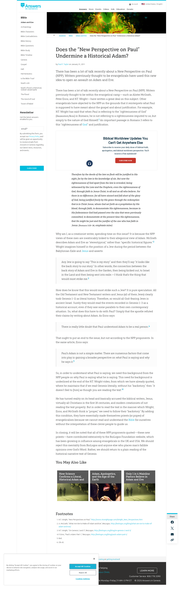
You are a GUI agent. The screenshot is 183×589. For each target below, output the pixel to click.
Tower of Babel (27, 104)
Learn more (147, 570)
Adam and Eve (81, 36)
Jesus (85, 250)
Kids (113, 9)
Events (98, 9)
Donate (130, 9)
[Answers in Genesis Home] (31, 6)
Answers (83, 9)
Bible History (26, 41)
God (84, 124)
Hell (22, 69)
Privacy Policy (34, 136)
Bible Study (25, 50)
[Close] (94, 559)
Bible (71, 36)
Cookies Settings (83, 579)
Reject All (83, 573)
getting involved (113, 559)
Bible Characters (27, 32)
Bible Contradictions (29, 36)
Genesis (24, 60)
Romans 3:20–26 (86, 225)
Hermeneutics (26, 74)
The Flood (25, 94)
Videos (106, 9)
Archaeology (26, 27)
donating (100, 559)
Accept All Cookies (83, 566)
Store (91, 9)
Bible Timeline (26, 55)
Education (120, 9)
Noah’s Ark (25, 83)
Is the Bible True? (27, 78)
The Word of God (28, 99)
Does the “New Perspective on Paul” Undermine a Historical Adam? (115, 36)
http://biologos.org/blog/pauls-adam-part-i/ (109, 534)
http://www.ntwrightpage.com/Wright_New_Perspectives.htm (117, 519)
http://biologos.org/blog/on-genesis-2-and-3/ (112, 530)
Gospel (24, 64)
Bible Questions (27, 46)
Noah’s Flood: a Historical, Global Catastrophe (31, 89)
